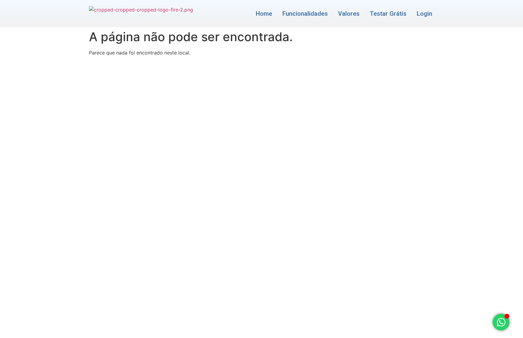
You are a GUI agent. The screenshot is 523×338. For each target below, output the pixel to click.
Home (264, 13)
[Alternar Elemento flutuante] (501, 322)
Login (424, 13)
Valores (349, 13)
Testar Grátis (388, 13)
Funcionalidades (305, 13)
